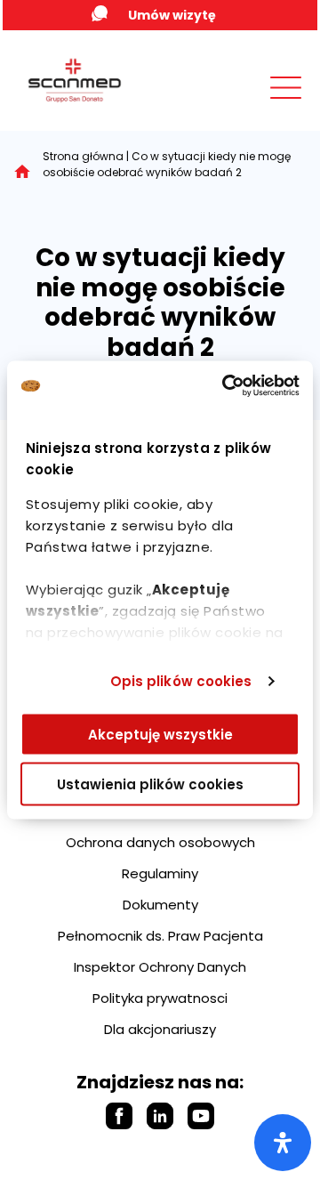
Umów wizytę (172, 15)
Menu (246, 104)
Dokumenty (160, 904)
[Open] (282, 1142)
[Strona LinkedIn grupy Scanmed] (160, 1116)
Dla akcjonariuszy (160, 1029)
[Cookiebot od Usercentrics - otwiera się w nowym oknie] (226, 386)
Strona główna (83, 156)
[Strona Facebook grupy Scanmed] (119, 1116)
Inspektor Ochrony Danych (160, 967)
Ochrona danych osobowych (160, 842)
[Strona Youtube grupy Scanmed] (201, 1116)
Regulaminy (160, 873)
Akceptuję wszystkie (160, 733)
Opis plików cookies (181, 681)
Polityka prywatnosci (160, 998)
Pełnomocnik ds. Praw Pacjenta (160, 935)
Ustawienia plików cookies (150, 784)
